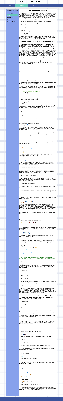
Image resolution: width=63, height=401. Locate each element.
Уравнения (15, 7)
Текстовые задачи (10, 17)
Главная (10, 5)
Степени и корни (10, 13)
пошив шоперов (10, 28)
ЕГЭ (41, 5)
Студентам (33, 5)
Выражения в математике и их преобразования (12, 11)
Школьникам (22, 5)
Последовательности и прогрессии (11, 21)
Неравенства (9, 19)
